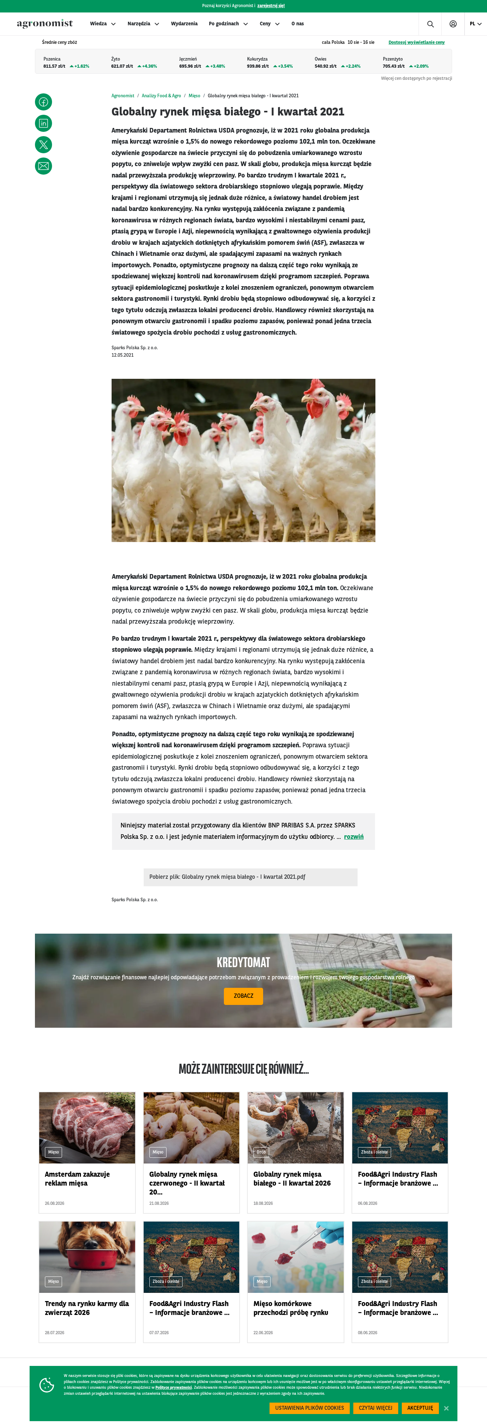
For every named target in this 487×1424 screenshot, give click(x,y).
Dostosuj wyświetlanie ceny (417, 42)
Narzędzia (139, 23)
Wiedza (98, 23)
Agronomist (123, 96)
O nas (298, 23)
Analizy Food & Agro (161, 96)
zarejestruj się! (271, 6)
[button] (43, 101)
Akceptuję (420, 1408)
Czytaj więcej (376, 1408)
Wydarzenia (184, 23)
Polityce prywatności (173, 1388)
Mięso (194, 96)
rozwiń (354, 837)
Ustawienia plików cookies (309, 1408)
